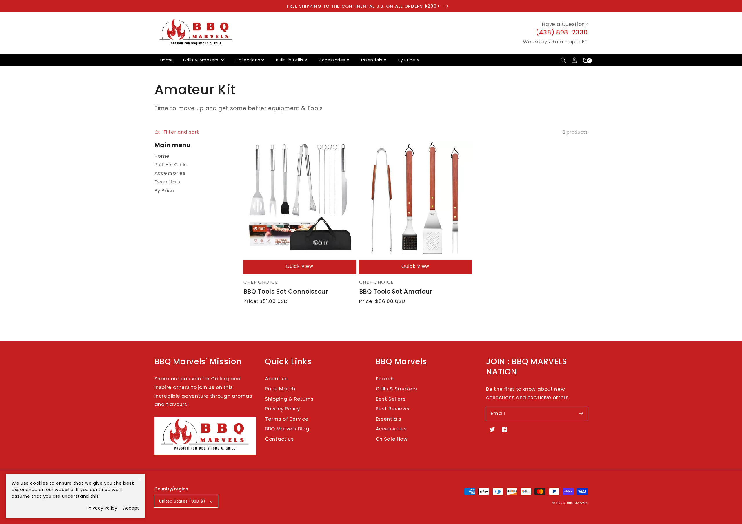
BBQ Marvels (577, 503)
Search (385, 378)
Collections (247, 60)
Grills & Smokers (201, 60)
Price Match (280, 388)
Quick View (300, 266)
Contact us (279, 438)
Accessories (332, 60)
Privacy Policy (282, 408)
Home (166, 60)
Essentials (371, 60)
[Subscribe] (581, 413)
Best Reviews (393, 408)
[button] (563, 60)
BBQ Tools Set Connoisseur (285, 291)
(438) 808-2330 (562, 32)
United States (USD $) (182, 501)
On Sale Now (392, 438)
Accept (131, 508)
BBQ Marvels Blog (287, 428)
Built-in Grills (289, 60)
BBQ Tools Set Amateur (396, 291)
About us (276, 378)
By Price (406, 60)
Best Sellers (391, 398)
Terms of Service (286, 418)
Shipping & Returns (289, 398)
